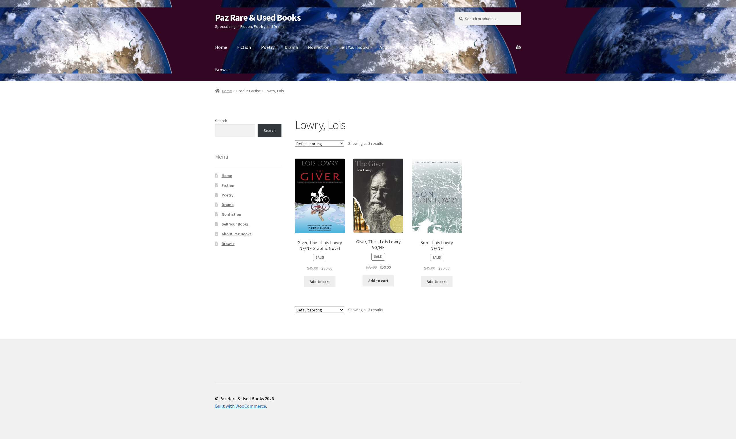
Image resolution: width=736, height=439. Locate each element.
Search (221, 120)
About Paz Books (396, 47)
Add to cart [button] (320, 281)
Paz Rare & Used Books (258, 17)
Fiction (244, 47)
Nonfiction (318, 47)
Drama (291, 47)
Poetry (268, 47)
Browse (222, 69)
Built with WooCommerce (240, 406)
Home (221, 47)
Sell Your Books (354, 47)
